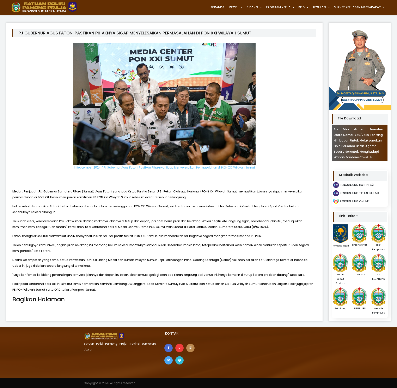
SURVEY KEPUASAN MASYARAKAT (357, 7)
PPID (301, 7)
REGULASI (319, 7)
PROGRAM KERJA (278, 7)
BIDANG (252, 7)
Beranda (217, 7)
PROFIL (234, 7)
